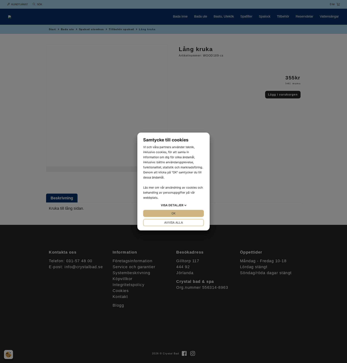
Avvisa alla (173, 222)
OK (173, 213)
